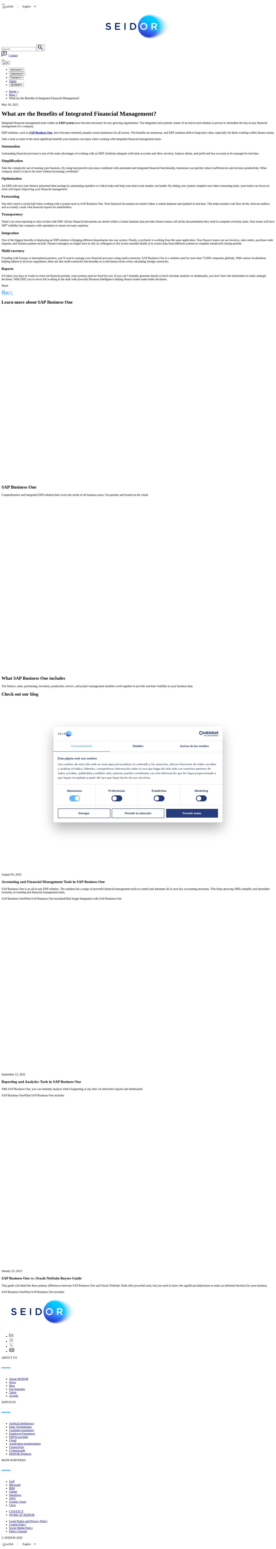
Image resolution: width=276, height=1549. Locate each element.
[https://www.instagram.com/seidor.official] (11, 1341)
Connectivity (16, 1447)
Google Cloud (17, 1501)
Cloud (12, 1440)
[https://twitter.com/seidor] (11, 1346)
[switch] (117, 798)
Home (14, 91)
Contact (13, 55)
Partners (15, 77)
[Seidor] (138, 26)
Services (15, 69)
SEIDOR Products (20, 1453)
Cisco (12, 1505)
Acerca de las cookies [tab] (194, 746)
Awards (13, 1395)
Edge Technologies (20, 1426)
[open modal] (3, 4)
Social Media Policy (21, 1528)
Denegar (84, 813)
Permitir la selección (138, 813)
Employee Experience (22, 1433)
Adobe (13, 1491)
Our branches (17, 1389)
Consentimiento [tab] (81, 746)
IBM (12, 1488)
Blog (13, 94)
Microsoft (14, 1484)
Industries (16, 73)
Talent (12, 81)
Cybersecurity (17, 1450)
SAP (12, 1481)
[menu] (3, 59)
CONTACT (16, 1511)
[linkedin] (6, 293)
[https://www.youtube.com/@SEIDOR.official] (11, 1351)
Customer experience (21, 1430)
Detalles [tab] (138, 746)
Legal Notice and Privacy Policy (28, 1521)
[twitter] (11, 293)
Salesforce (15, 1495)
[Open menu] (6, 63)
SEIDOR (15, 84)
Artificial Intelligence (21, 1423)
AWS (12, 1498)
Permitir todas (192, 813)
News (12, 1382)
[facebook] (3, 293)
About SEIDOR (18, 1379)
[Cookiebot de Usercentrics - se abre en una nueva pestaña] (202, 734)
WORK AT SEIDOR (22, 1514)
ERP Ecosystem (18, 1437)
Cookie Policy (17, 1524)
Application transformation (25, 1443)
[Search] (40, 47)
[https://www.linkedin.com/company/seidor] (11, 1336)
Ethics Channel (18, 1531)
